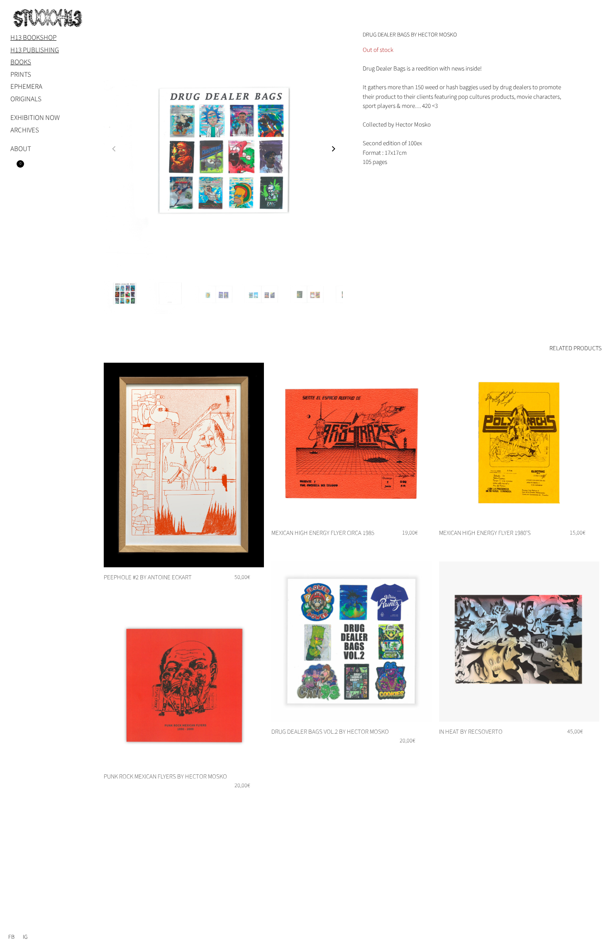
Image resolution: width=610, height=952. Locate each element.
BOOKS (20, 62)
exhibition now (35, 118)
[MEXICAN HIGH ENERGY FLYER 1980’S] (519, 443)
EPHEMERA (26, 87)
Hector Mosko (413, 124)
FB (11, 937)
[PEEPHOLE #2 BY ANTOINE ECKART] (184, 465)
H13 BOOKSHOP (33, 38)
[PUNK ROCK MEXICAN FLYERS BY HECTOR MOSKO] (184, 686)
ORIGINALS (25, 99)
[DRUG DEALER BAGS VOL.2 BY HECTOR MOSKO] (351, 641)
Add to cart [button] (242, 591)
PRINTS (20, 75)
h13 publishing (34, 50)
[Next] (336, 152)
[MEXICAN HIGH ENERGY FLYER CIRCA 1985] (351, 443)
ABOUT (20, 149)
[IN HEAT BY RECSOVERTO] (519, 641)
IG (25, 937)
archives (24, 130)
